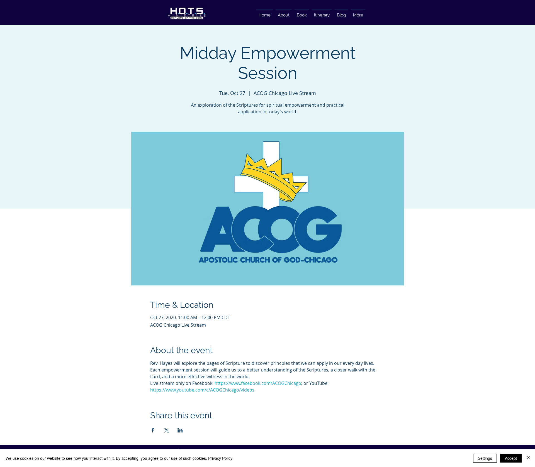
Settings (485, 458)
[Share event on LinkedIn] (180, 430)
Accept (511, 458)
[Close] (528, 458)
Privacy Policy (220, 458)
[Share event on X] (166, 430)
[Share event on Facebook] (152, 430)
